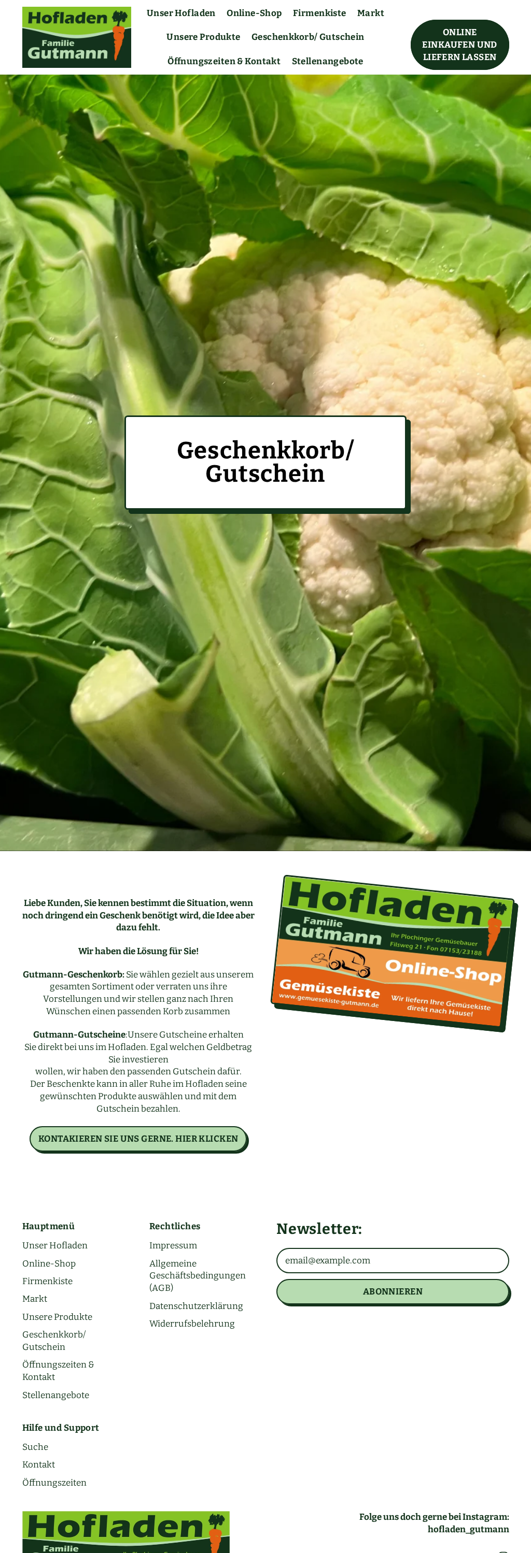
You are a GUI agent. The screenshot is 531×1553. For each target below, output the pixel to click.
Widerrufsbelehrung (192, 1323)
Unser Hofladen (181, 13)
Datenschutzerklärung (196, 1306)
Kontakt (38, 1464)
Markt (370, 13)
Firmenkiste (319, 13)
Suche (35, 1447)
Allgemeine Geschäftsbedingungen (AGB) (197, 1276)
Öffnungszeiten (54, 1482)
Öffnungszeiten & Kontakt (224, 61)
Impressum (173, 1245)
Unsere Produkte (203, 37)
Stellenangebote (328, 61)
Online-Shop (254, 13)
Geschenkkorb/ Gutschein (308, 37)
